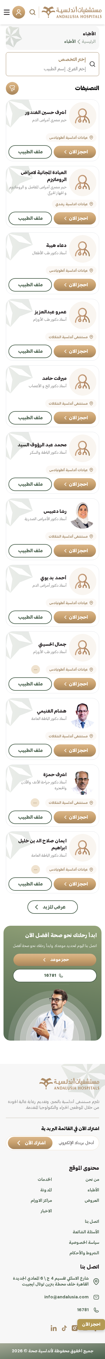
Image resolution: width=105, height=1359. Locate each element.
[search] (33, 12)
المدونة (46, 1190)
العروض (92, 1201)
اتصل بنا (92, 1222)
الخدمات (45, 1180)
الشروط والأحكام (84, 1253)
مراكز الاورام (41, 1201)
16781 (83, 1310)
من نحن (92, 1180)
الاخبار (46, 1211)
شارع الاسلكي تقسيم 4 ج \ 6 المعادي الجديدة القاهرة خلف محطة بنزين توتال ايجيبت (51, 1281)
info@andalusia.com (66, 1297)
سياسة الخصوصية (84, 1243)
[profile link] (74, 1328)
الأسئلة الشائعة (86, 1232)
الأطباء (93, 1190)
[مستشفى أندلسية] (72, 12)
